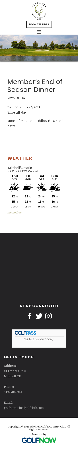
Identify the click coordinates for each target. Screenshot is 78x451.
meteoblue (14, 212)
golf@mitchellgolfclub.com (24, 408)
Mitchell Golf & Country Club (39, 11)
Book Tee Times (39, 24)
